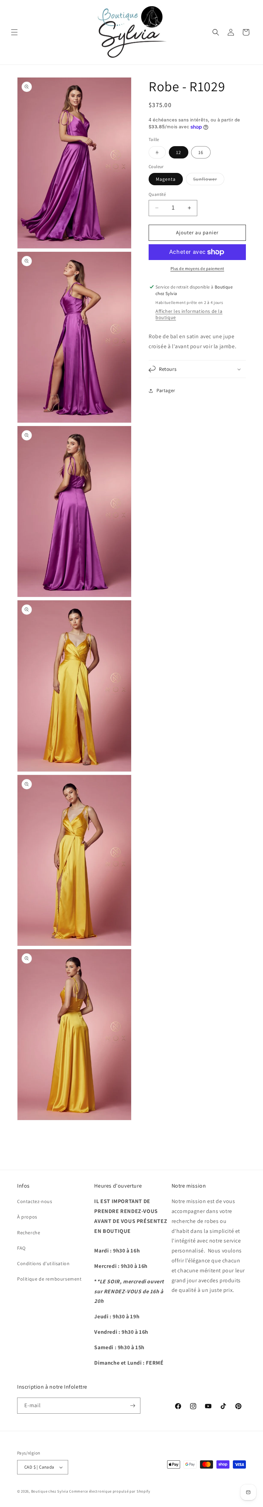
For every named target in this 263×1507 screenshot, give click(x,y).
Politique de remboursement (49, 1279)
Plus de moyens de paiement (197, 268)
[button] (14, 32)
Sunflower (208, 180)
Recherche (28, 1232)
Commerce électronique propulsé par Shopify (109, 1491)
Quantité (157, 194)
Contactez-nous (34, 1201)
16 (200, 152)
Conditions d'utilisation (43, 1263)
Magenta (166, 179)
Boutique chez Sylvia (50, 1491)
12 (178, 152)
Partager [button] (165, 390)
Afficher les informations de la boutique (189, 314)
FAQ (21, 1248)
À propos (27, 1217)
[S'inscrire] (132, 1406)
